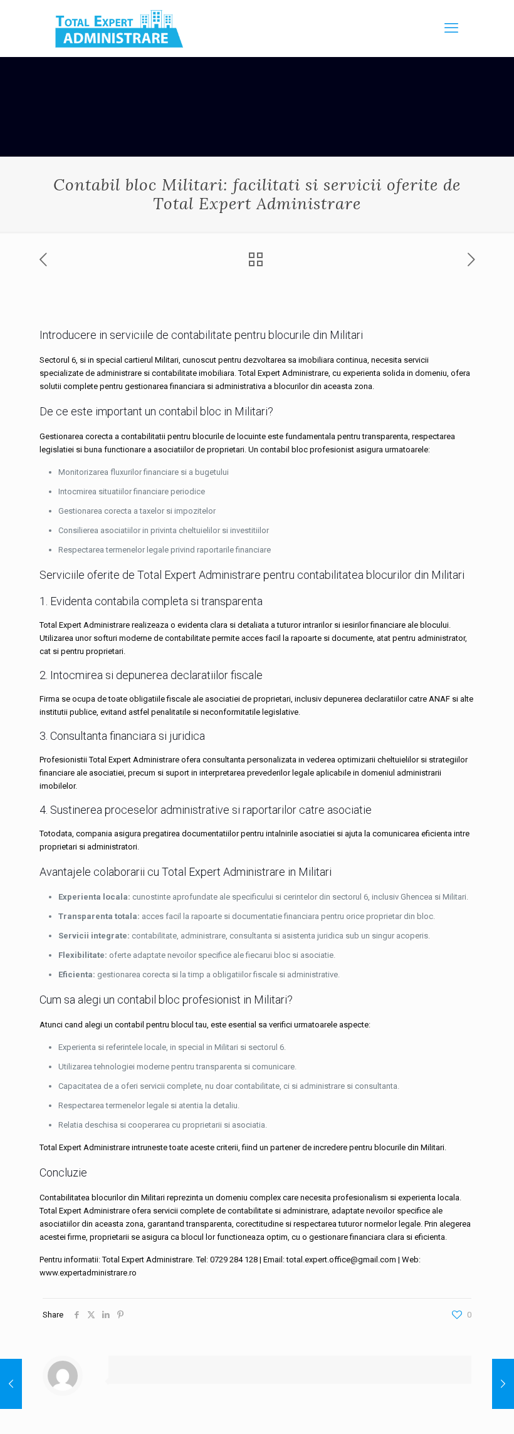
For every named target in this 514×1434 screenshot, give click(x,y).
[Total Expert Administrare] (119, 28)
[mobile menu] (451, 28)
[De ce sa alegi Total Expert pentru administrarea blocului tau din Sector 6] (503, 1384)
